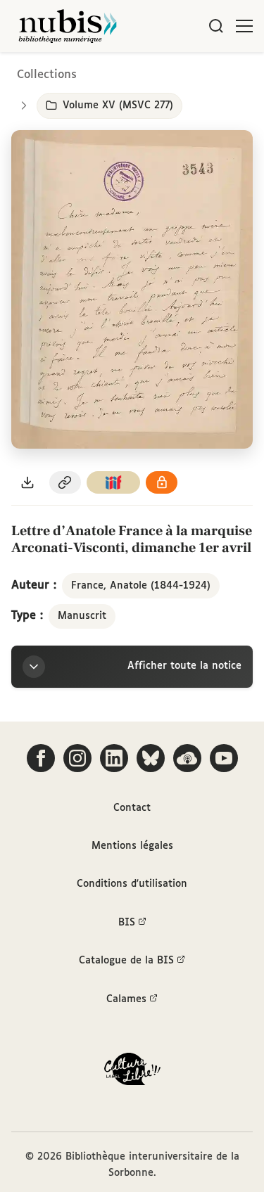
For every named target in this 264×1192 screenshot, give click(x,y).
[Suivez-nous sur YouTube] (224, 758)
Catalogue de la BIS (126, 961)
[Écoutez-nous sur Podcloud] (187, 758)
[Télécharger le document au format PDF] (27, 482)
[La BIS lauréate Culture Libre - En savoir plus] (132, 1072)
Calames (126, 999)
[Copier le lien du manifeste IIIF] (113, 482)
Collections (47, 75)
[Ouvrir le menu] (244, 26)
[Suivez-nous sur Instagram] (77, 758)
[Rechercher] (216, 26)
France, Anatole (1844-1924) (140, 586)
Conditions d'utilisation (132, 884)
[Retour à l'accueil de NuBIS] (67, 26)
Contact (132, 808)
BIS (126, 923)
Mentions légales (132, 846)
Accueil (194, 72)
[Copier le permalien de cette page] (65, 482)
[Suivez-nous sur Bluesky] (151, 758)
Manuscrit (82, 616)
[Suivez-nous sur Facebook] (41, 758)
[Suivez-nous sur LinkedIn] (114, 758)
